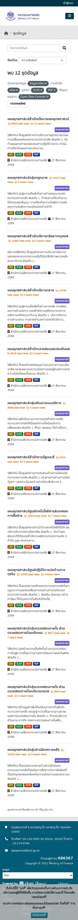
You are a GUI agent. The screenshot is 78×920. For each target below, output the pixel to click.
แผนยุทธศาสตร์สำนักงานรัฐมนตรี (31, 457)
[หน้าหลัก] (6, 33)
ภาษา (5, 870)
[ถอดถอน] (46, 83)
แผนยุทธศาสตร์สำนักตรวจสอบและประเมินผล (38, 349)
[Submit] (65, 48)
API (36, 810)
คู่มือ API (48, 810)
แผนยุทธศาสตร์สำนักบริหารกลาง (31, 290)
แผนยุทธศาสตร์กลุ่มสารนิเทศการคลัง (33, 749)
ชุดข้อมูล (19, 33)
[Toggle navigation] (69, 16)
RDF (36, 154)
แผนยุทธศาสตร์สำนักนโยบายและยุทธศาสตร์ (38, 119)
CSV (11, 154)
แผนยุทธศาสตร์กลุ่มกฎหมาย (27, 177)
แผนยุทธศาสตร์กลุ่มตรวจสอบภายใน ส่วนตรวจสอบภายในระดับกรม (36, 631)
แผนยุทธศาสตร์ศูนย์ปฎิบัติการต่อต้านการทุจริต (36, 572)
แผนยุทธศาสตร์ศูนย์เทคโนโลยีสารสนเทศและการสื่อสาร (37, 513)
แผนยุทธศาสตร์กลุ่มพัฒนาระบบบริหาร (34, 403)
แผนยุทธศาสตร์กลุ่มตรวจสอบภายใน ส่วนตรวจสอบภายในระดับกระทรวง (36, 689)
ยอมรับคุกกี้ (39, 915)
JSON (28, 154)
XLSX (19, 154)
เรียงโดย (12, 60)
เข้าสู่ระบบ (68, 3)
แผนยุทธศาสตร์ (62, 129)
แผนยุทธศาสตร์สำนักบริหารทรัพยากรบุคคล (37, 236)
